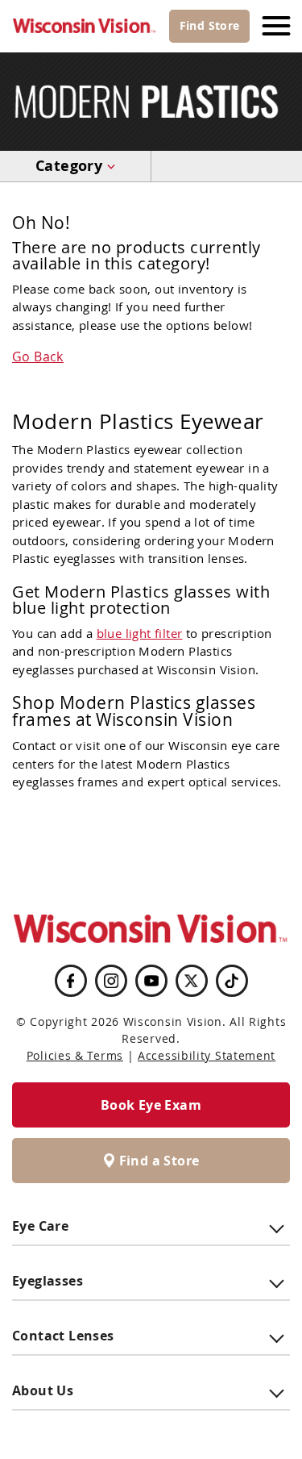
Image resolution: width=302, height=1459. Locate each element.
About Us (42, 1390)
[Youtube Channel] (151, 980)
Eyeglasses (47, 1281)
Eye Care (40, 1226)
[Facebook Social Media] (70, 980)
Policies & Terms (75, 1055)
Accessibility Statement (206, 1055)
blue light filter (140, 633)
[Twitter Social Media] (191, 980)
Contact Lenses (63, 1335)
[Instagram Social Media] (111, 980)
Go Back (38, 356)
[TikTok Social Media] (231, 980)
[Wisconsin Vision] (84, 26)
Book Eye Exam (151, 1105)
